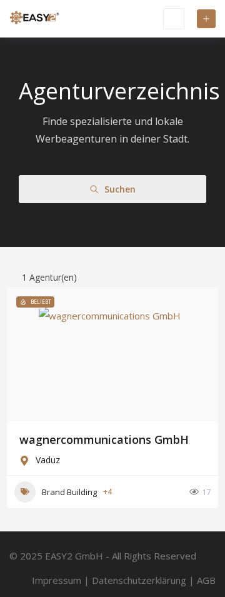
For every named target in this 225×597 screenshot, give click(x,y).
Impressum (56, 580)
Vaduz (48, 460)
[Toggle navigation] (173, 18)
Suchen (120, 189)
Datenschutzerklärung (139, 580)
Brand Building (69, 492)
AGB (206, 580)
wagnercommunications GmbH (104, 439)
